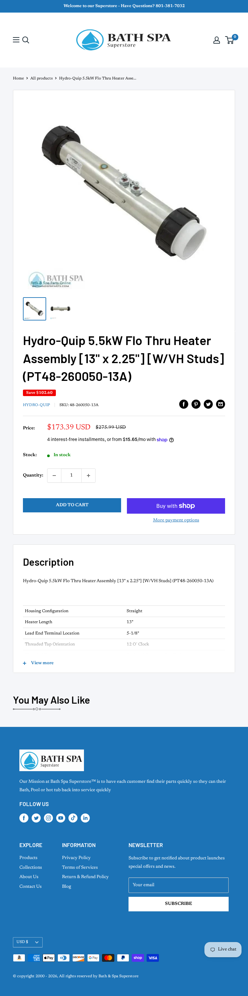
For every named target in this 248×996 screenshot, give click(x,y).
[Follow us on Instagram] (48, 818)
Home (18, 78)
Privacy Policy (76, 858)
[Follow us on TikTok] (73, 818)
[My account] (216, 40)
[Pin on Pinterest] (196, 404)
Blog (66, 887)
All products (41, 78)
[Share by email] (220, 404)
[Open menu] (16, 39)
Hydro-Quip (36, 405)
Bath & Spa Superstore (118, 976)
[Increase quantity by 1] (88, 475)
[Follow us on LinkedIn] (85, 818)
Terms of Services (80, 867)
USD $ (22, 942)
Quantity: (33, 475)
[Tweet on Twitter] (208, 404)
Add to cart (72, 505)
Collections (30, 867)
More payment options (176, 520)
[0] (230, 40)
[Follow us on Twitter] (36, 818)
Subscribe (178, 904)
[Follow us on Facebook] (23, 818)
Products (28, 858)
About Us (28, 877)
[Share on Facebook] (183, 404)
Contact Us (30, 887)
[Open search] (25, 40)
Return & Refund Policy (85, 877)
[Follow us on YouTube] (60, 818)
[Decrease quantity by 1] (54, 475)
